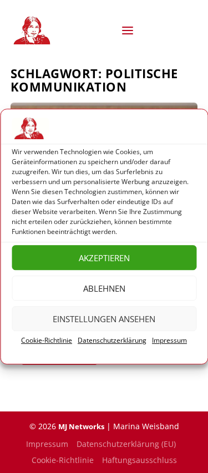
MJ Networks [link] (81, 426)
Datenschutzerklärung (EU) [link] (126, 444)
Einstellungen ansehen (104, 318)
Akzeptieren (104, 257)
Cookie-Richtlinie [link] (46, 340)
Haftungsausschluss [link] (139, 460)
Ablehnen (104, 288)
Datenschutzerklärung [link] (112, 340)
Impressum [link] (169, 340)
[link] (34, 30)
